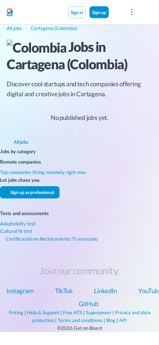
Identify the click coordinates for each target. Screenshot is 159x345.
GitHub (88, 304)
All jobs (20, 141)
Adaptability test (17, 224)
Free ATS (72, 312)
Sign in (77, 12)
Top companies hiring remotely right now (43, 172)
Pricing (16, 312)
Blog (110, 320)
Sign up (99, 12)
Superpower (98, 312)
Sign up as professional (32, 192)
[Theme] (116, 12)
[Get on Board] (10, 12)
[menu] (132, 12)
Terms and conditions (80, 320)
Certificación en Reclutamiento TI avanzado (51, 239)
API (123, 320)
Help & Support (43, 312)
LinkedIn (105, 291)
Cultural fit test (16, 231)
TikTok (64, 291)
